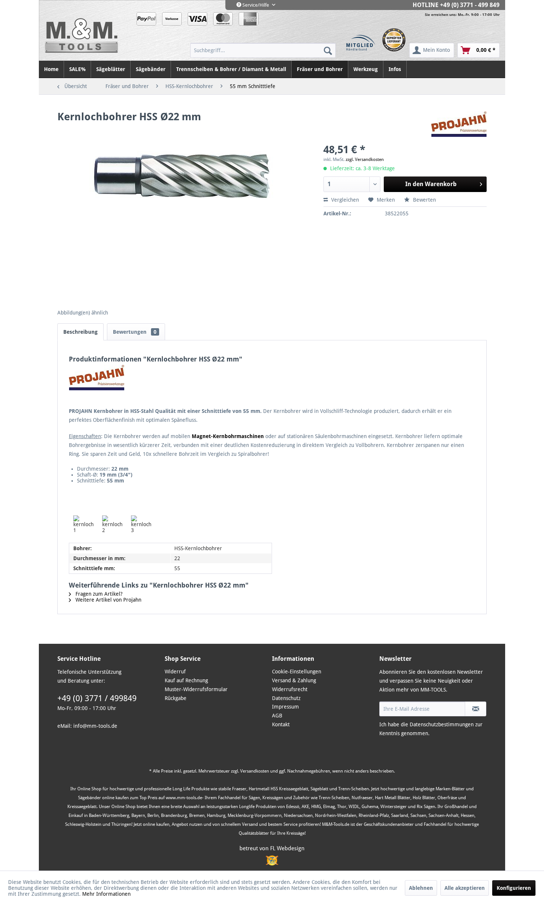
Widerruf (175, 671)
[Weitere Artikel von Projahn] (459, 124)
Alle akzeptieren (464, 888)
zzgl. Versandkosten (365, 159)
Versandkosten (254, 771)
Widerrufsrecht (290, 689)
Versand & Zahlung (294, 680)
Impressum (285, 707)
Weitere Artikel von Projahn (107, 600)
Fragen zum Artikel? (98, 594)
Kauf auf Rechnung (186, 680)
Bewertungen (135, 332)
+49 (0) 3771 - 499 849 (470, 5)
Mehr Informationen (106, 894)
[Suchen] (328, 50)
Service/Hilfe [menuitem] (255, 5)
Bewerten (424, 200)
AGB (277, 716)
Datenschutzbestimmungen (442, 724)
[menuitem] (263, 50)
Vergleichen (344, 200)
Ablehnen (421, 888)
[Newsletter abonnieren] (475, 709)
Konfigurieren (514, 888)
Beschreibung (80, 332)
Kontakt (281, 724)
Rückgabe (176, 698)
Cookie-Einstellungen (296, 671)
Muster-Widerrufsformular (196, 689)
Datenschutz (286, 698)
